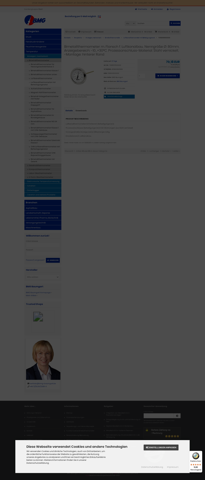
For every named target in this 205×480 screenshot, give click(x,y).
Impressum (173, 467)
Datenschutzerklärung (152, 467)
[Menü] (200, 452)
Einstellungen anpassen (162, 447)
